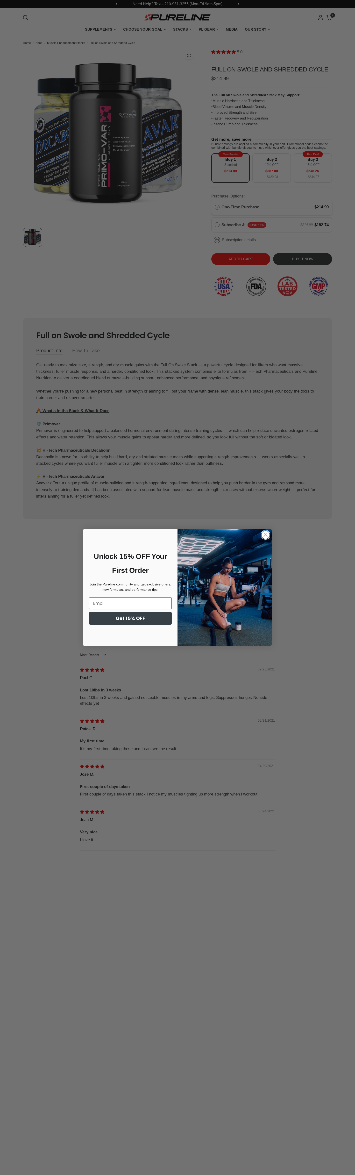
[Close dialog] (265, 535)
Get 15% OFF (130, 618)
